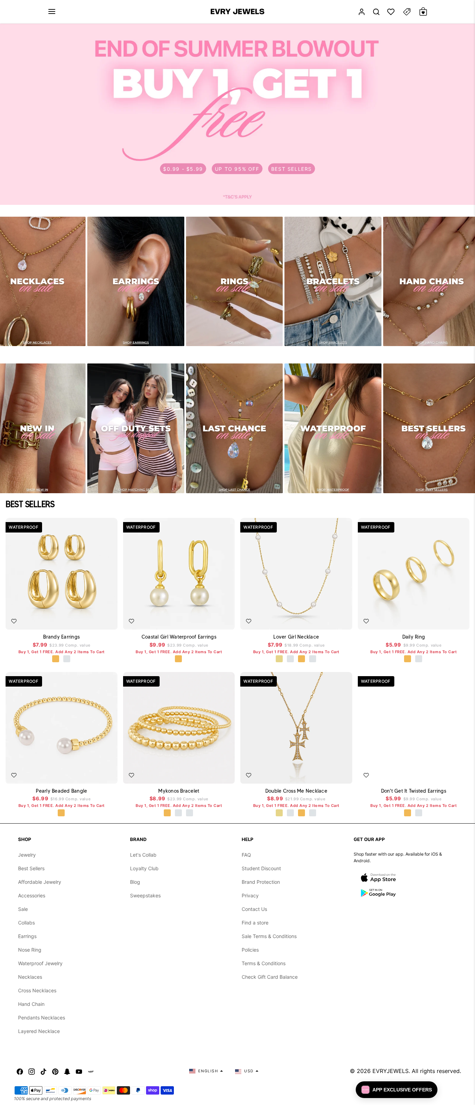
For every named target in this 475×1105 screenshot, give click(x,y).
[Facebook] (20, 1071)
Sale (23, 909)
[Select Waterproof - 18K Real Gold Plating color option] (56, 659)
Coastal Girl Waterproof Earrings (179, 637)
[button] (51, 11)
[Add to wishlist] (13, 621)
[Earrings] (136, 281)
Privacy (250, 895)
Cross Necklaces (37, 990)
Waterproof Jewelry (40, 963)
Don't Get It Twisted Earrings (413, 791)
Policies (250, 950)
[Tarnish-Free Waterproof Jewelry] (333, 428)
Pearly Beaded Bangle (61, 791)
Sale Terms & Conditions (269, 936)
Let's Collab (143, 855)
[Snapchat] (67, 1071)
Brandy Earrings (61, 637)
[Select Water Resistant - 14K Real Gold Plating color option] (279, 659)
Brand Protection (261, 882)
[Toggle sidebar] (407, 11)
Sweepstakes (145, 895)
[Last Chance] (234, 428)
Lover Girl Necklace (296, 637)
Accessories (31, 895)
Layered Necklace (39, 1031)
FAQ (246, 855)
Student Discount (261, 868)
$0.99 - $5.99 (183, 168)
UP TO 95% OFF (237, 168)
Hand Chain (31, 1004)
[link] (237, 114)
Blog (135, 882)
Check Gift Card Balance (270, 977)
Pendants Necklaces (41, 1017)
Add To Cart (92, 619)
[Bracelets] (333, 281)
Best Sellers (31, 868)
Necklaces (30, 977)
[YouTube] (79, 1071)
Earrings (27, 936)
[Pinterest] (55, 1071)
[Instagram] (32, 1071)
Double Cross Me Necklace (296, 791)
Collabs (26, 923)
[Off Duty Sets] (136, 428)
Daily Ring (413, 637)
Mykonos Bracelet (178, 791)
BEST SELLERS (291, 168)
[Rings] (234, 281)
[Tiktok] (43, 1071)
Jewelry (27, 855)
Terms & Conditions (263, 963)
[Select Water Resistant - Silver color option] (290, 659)
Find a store (255, 923)
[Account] (362, 11)
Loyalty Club (144, 868)
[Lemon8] (91, 1071)
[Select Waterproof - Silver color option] (67, 659)
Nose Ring (29, 950)
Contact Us (254, 909)
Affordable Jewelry (39, 882)
